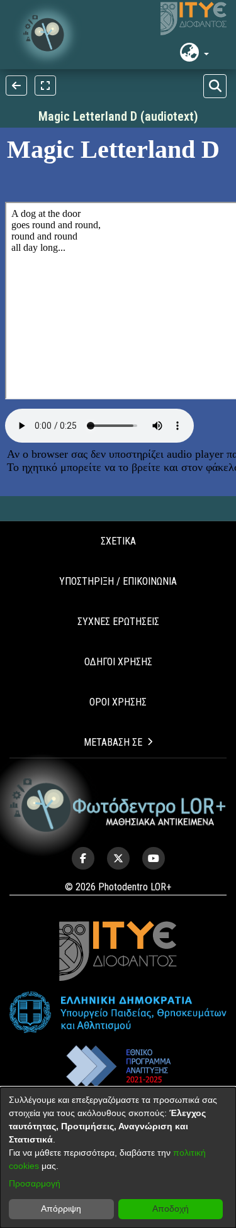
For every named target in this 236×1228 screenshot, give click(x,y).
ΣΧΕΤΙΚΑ (118, 541)
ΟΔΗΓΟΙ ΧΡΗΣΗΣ (118, 662)
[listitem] (83, 858)
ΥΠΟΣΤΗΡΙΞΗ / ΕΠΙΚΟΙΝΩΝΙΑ (118, 581)
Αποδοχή (170, 1208)
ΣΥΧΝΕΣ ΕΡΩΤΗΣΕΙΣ (118, 622)
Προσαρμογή (34, 1183)
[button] (47, 34)
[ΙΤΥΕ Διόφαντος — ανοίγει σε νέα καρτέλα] (193, 19)
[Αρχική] (118, 805)
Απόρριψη (61, 1208)
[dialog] (118, 1157)
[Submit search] (215, 86)
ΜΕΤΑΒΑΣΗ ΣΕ (113, 742)
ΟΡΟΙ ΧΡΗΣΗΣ (118, 702)
